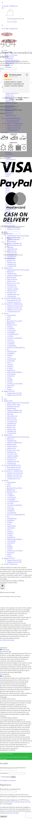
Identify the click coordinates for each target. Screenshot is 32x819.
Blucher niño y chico (13, 283)
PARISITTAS (11, 370)
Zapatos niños (8, 268)
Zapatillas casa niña (13, 239)
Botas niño (10, 272)
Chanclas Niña (11, 266)
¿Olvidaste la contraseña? (8, 780)
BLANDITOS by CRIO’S (14, 321)
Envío (2, 117)
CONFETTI (11, 329)
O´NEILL (10, 368)
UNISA (9, 378)
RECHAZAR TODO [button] (10, 583)
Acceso (13, 777)
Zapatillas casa (11, 274)
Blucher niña (11, 260)
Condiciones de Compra (7, 124)
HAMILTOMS (11, 359)
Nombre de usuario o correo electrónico (13, 768)
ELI (8, 349)
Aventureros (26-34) (13, 122)
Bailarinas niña (11, 251)
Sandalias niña (11, 264)
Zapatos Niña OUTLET (13, 227)
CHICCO (10, 340)
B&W (9, 319)
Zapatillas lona (11, 256)
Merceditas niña (12, 249)
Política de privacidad (6, 120)
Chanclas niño (11, 296)
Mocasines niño (12, 291)
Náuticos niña (11, 262)
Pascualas (10, 247)
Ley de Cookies (5, 130)
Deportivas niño (12, 279)
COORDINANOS (13, 334)
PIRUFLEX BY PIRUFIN (14, 372)
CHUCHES (10, 342)
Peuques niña (11, 258)
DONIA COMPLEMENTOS (16, 348)
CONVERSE (11, 332)
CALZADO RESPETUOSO (12, 118)
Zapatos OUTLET (9, 391)
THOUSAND (11, 374)
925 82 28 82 (10, 113)
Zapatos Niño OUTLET (13, 229)
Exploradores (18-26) (14, 300)
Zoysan (9, 389)
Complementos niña (12, 130)
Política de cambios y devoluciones (11, 127)
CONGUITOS (11, 330)
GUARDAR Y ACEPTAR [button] (7, 750)
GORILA (10, 355)
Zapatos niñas (8, 234)
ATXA (9, 317)
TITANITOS (11, 376)
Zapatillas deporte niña (14, 245)
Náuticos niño (11, 281)
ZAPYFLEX (10, 386)
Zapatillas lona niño (13, 294)
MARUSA (10, 367)
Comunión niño (12, 287)
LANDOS (10, 365)
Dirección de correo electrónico (10, 789)
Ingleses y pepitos (12, 289)
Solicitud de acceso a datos (9, 154)
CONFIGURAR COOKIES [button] (8, 581)
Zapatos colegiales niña (14, 243)
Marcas (6, 132)
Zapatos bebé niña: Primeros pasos (18, 236)
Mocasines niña (12, 255)
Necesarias (5, 649)
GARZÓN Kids (12, 351)
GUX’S (9, 357)
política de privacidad (12, 802)
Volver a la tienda (12, 22)
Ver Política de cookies (7, 640)
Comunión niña (12, 253)
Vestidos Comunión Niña (14, 125)
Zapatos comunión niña (14, 308)
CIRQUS (10, 327)
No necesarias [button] (4, 674)
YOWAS (9, 382)
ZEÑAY (9, 387)
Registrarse (4, 816)
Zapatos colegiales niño (14, 275)
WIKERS (10, 380)
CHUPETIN (11, 344)
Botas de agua (11, 241)
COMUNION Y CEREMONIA (13, 304)
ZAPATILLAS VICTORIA (15, 384)
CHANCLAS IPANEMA (14, 338)
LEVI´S (9, 363)
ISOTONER (11, 361)
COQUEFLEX (11, 346)
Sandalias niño (11, 285)
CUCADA (10, 336)
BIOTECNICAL (12, 325)
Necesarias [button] (3, 648)
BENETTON (11, 323)
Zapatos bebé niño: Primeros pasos (18, 270)
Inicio (5, 50)
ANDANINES (11, 315)
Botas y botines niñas (13, 237)
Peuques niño (11, 293)
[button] (11, 6)
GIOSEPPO (11, 353)
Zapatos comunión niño (13, 129)
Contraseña (4, 773)
